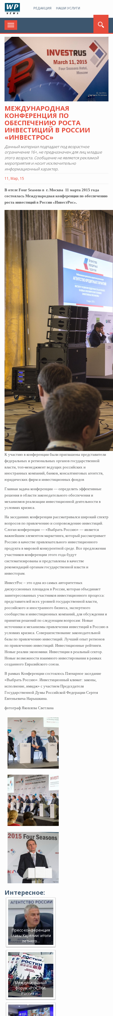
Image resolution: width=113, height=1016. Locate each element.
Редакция (42, 8)
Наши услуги (68, 8)
